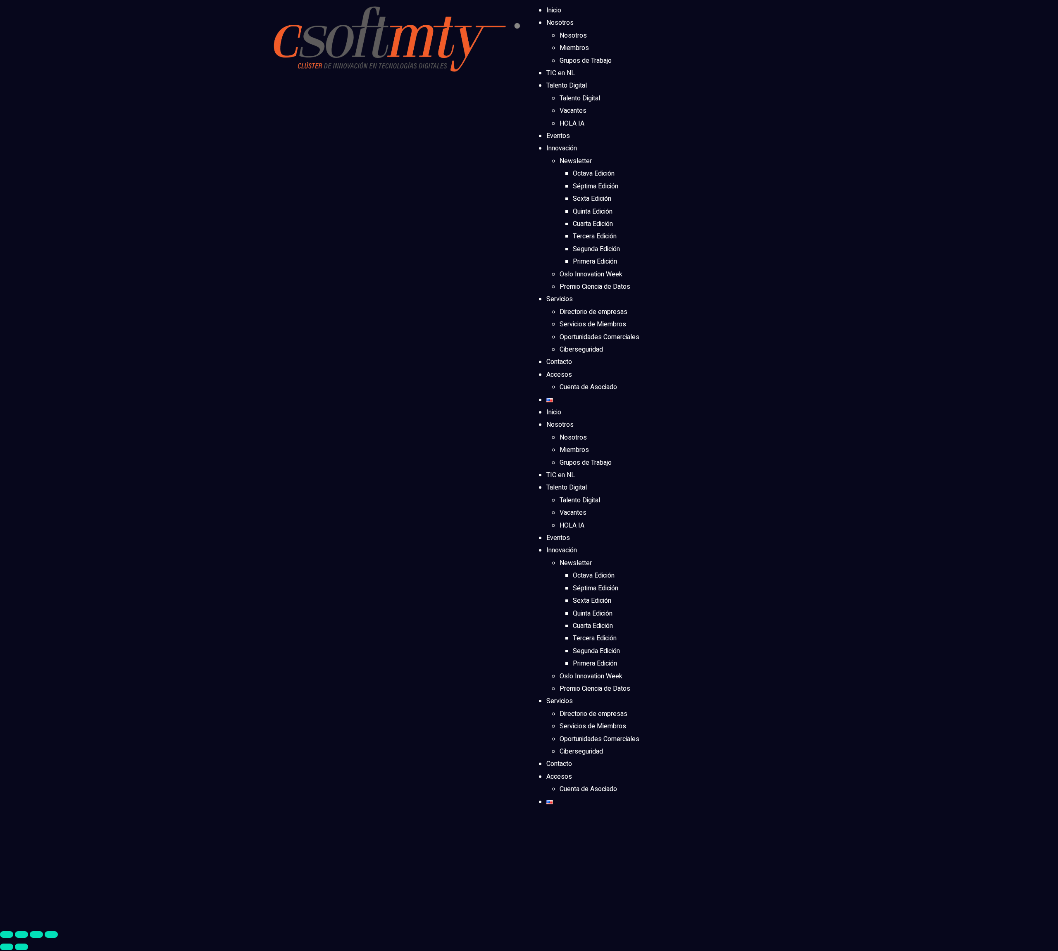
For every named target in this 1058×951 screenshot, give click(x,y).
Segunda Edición (596, 249)
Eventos (558, 136)
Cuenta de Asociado (588, 387)
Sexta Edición (592, 199)
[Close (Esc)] (6, 934)
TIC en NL (560, 73)
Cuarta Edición (593, 224)
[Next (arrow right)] (21, 947)
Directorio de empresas (593, 312)
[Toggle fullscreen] (36, 934)
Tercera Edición (595, 236)
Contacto (559, 362)
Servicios (559, 299)
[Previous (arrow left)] (6, 947)
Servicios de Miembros (593, 324)
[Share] (21, 934)
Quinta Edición (592, 211)
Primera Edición (595, 261)
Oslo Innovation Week (591, 274)
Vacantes (573, 111)
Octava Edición (594, 173)
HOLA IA (572, 123)
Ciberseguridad (581, 349)
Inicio (553, 10)
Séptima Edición (595, 186)
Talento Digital (566, 85)
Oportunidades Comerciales (599, 337)
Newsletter (576, 161)
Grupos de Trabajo (586, 61)
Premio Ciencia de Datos (595, 287)
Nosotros (560, 23)
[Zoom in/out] (51, 934)
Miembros (574, 48)
